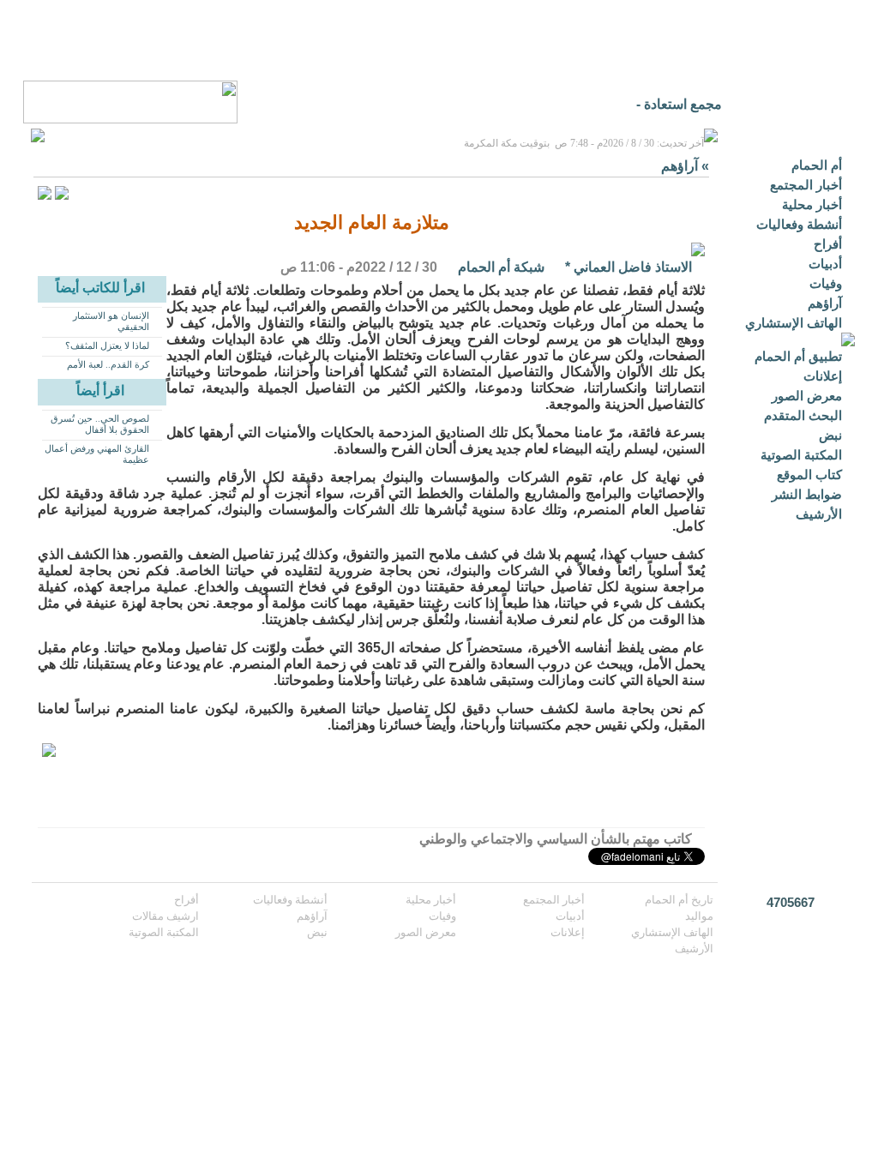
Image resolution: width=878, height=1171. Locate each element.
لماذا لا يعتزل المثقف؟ (107, 345)
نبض (830, 435)
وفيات (825, 283)
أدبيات (825, 263)
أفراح (828, 244)
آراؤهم (825, 303)
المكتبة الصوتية (801, 454)
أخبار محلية (812, 204)
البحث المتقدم (803, 415)
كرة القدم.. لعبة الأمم (108, 364)
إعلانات (822, 376)
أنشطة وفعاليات (799, 224)
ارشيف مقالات (165, 916)
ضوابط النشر (807, 494)
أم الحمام (816, 165)
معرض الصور (807, 395)
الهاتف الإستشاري (793, 322)
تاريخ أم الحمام (679, 899)
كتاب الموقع (809, 474)
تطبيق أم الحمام (798, 356)
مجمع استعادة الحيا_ (665, 104)
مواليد (699, 916)
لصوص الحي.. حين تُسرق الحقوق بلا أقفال (100, 424)
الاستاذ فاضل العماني (633, 267)
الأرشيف (819, 514)
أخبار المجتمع (806, 184)
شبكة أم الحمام (501, 267)
